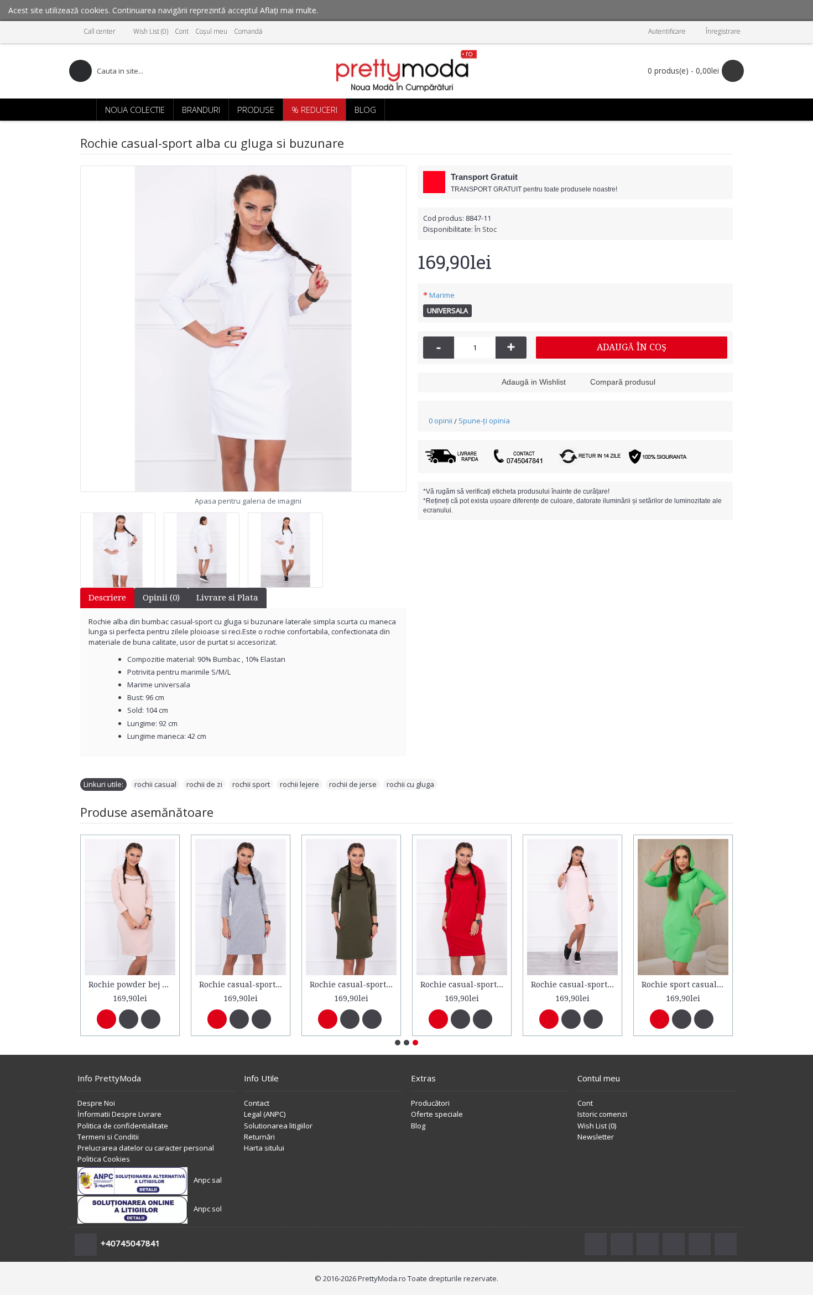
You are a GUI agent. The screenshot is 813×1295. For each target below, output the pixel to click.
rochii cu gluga (410, 784)
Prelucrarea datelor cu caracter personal (145, 1148)
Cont (585, 1103)
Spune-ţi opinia (484, 421)
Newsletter (595, 1137)
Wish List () (596, 1126)
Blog (418, 1126)
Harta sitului (264, 1148)
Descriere (107, 598)
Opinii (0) (161, 598)
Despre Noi (96, 1103)
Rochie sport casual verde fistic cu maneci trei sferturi (685, 984)
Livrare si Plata (227, 598)
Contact (256, 1103)
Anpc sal (208, 1180)
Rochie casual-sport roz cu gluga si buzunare (574, 984)
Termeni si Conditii (108, 1137)
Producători (430, 1103)
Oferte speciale (437, 1114)
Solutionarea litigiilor (278, 1126)
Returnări (259, 1137)
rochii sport (251, 784)
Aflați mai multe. (289, 10)
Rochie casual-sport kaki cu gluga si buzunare (353, 984)
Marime (442, 295)
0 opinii (440, 421)
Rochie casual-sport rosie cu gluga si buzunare (463, 984)
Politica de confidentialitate (122, 1126)
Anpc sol (208, 1209)
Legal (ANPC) (264, 1114)
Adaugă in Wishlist (534, 381)
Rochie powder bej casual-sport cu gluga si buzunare (131, 984)
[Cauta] (80, 71)
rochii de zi (204, 784)
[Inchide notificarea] (806, 10)
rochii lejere (299, 784)
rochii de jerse (353, 784)
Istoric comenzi (602, 1114)
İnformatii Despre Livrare (119, 1114)
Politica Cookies (103, 1159)
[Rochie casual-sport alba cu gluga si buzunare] (243, 328)
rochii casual (155, 784)
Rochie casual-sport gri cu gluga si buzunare (242, 984)
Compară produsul (622, 381)
